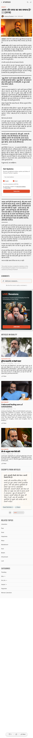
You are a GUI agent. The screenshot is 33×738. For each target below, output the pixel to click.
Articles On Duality (9, 334)
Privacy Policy (8, 187)
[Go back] (2, 2)
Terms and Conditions (21, 186)
